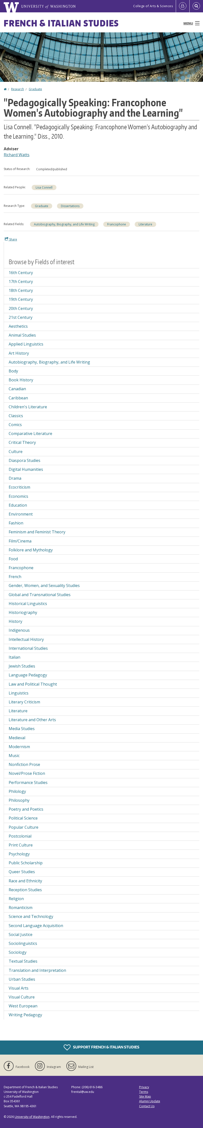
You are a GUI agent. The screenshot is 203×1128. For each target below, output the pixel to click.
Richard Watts (16, 154)
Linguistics (18, 693)
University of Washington (32, 1117)
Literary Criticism (24, 702)
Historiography (23, 612)
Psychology (19, 854)
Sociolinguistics (23, 943)
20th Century (21, 308)
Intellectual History (26, 639)
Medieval (17, 737)
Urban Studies (22, 979)
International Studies (28, 648)
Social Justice (20, 934)
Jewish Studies (22, 666)
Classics (16, 415)
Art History (19, 353)
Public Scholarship (26, 863)
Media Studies (22, 728)
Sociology (17, 952)
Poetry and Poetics (26, 809)
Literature (145, 224)
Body (13, 371)
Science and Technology (31, 916)
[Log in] (182, 6)
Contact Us (146, 1106)
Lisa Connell (44, 187)
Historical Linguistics (28, 603)
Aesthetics (18, 326)
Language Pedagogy (28, 675)
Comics (15, 424)
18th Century (21, 290)
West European (23, 1006)
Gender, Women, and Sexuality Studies (44, 585)
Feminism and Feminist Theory (37, 532)
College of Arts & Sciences (153, 6)
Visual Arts (18, 988)
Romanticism (20, 907)
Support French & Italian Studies (105, 1047)
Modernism (19, 746)
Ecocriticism (19, 487)
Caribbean (18, 398)
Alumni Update (149, 1101)
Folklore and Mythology (31, 550)
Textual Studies (23, 961)
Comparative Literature (30, 433)
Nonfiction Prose (24, 764)
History (15, 621)
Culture (16, 451)
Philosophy (19, 800)
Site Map (145, 1096)
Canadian (17, 388)
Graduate (35, 89)
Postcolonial (20, 836)
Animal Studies (22, 335)
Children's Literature (28, 407)
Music (14, 755)
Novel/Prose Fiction (27, 773)
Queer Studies (22, 871)
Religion (16, 898)
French (15, 576)
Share (12, 239)
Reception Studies (25, 889)
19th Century (21, 299)
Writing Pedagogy (25, 1015)
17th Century (21, 281)
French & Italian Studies (61, 23)
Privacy (144, 1087)
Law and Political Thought (33, 684)
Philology (17, 791)
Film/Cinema (20, 541)
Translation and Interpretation (37, 970)
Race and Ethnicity (25, 881)
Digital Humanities (26, 469)
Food (13, 559)
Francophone (116, 224)
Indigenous (19, 630)
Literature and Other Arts (32, 719)
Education (18, 505)
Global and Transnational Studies (40, 594)
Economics (18, 496)
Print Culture (21, 845)
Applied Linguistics (26, 344)
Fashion (16, 523)
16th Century (21, 272)
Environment (21, 514)
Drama (15, 478)
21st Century (20, 317)
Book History (21, 380)
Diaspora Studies (24, 460)
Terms (143, 1092)
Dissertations (70, 206)
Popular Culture (23, 827)
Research (17, 89)
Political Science (23, 818)
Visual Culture (22, 997)
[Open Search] (196, 6)
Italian (14, 657)
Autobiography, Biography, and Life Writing (64, 224)
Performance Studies (28, 782)
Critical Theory (22, 442)
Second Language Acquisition (36, 925)
